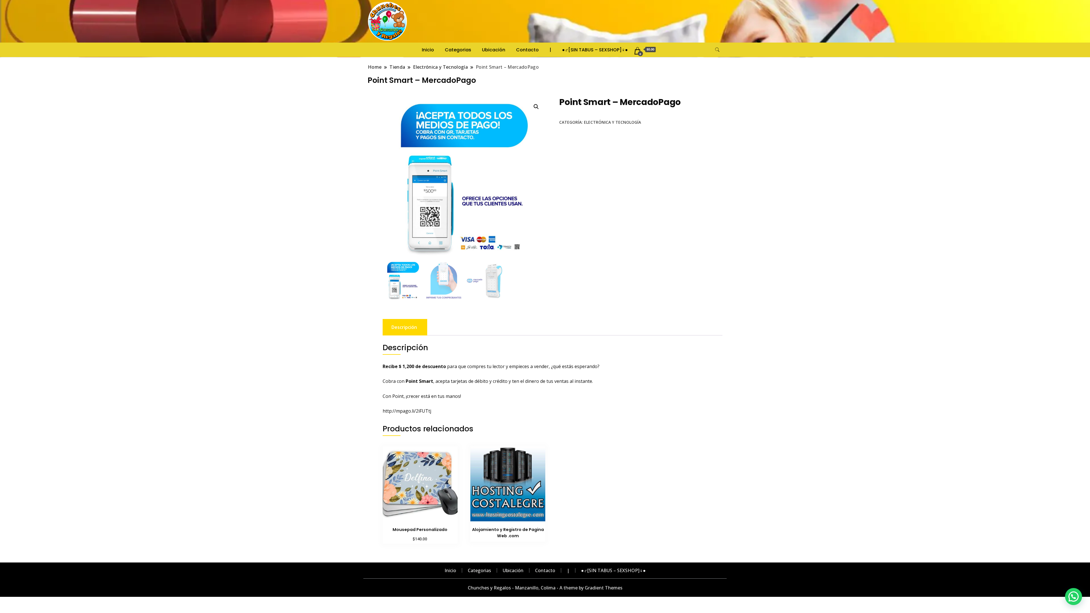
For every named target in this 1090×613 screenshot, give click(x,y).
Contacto (527, 50)
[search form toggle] (717, 50)
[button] (536, 107)
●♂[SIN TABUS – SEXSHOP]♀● (595, 50)
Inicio (428, 50)
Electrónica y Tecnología (612, 122)
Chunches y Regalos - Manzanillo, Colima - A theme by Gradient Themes (545, 588)
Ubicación (493, 50)
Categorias (458, 50)
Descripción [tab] (404, 327)
